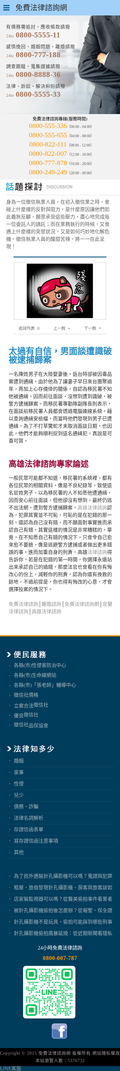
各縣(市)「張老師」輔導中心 (45, 685)
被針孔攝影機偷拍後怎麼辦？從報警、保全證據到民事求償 (63, 910)
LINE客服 (10, 1068)
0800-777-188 (38, 54)
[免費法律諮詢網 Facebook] (60, 1040)
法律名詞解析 (28, 818)
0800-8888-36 (38, 74)
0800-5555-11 (38, 35)
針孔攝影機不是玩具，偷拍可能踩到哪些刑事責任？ (63, 921)
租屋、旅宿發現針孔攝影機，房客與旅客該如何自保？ (63, 887)
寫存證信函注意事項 (36, 841)
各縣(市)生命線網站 (35, 675)
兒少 (19, 795)
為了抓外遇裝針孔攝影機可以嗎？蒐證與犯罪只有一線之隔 (63, 876)
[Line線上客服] (49, 992)
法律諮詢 (97, 552)
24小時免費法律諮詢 (60, 947)
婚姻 (19, 760)
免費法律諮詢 (23, 604)
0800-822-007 (48, 153)
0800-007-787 (60, 958)
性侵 (19, 783)
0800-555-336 (48, 126)
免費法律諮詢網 (82, 604)
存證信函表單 (28, 829)
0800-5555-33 (38, 94)
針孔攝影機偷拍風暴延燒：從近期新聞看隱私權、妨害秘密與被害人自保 (63, 933)
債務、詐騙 (26, 806)
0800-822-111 (48, 144)
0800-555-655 (48, 135)
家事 (19, 772)
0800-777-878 (48, 163)
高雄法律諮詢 (92, 507)
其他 (19, 852)
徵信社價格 (26, 695)
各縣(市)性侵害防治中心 (40, 665)
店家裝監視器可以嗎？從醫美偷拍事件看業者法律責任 (63, 899)
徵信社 (41, 705)
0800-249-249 (48, 172)
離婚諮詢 (51, 604)
